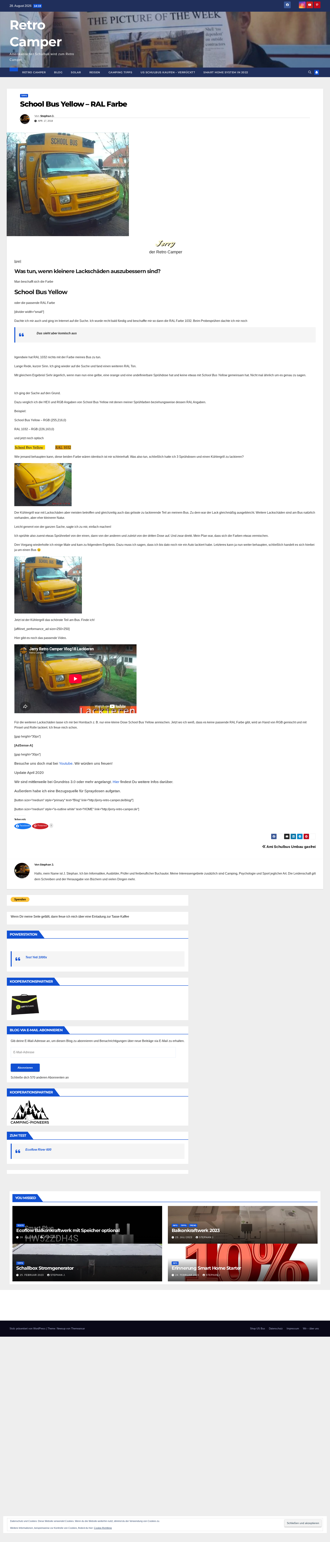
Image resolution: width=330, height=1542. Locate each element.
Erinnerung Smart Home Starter (206, 1268)
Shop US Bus (257, 1328)
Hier (116, 782)
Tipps (24, 96)
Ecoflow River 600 (38, 1149)
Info (175, 1225)
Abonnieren (25, 1067)
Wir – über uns (311, 1328)
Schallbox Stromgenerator (45, 1268)
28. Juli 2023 (29, 1237)
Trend (193, 1225)
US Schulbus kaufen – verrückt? (168, 72)
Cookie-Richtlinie (103, 1528)
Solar (76, 72)
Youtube (66, 763)
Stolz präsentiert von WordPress (28, 1328)
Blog (58, 72)
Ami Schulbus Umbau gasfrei (291, 847)
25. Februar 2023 (32, 1275)
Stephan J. (47, 116)
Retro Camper (34, 72)
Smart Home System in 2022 (225, 72)
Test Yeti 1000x (36, 957)
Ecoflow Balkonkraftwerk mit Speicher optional (68, 1230)
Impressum (293, 1328)
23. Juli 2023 (184, 1237)
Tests (20, 1225)
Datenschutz (276, 1328)
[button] (309, 72)
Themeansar (78, 1328)
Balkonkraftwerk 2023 (196, 1230)
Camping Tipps (120, 72)
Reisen (94, 72)
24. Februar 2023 (187, 1275)
